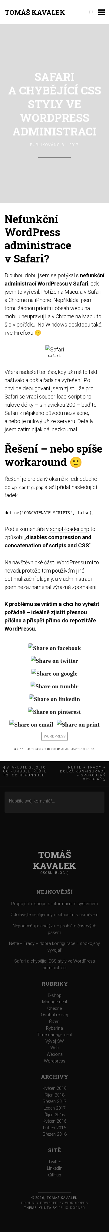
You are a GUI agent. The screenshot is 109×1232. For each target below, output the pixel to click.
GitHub (54, 1175)
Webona (55, 1054)
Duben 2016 (54, 1128)
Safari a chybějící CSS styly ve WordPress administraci (54, 104)
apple (21, 749)
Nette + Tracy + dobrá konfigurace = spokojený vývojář (83, 773)
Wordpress (54, 736)
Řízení (54, 1021)
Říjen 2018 (54, 1095)
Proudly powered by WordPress (54, 1203)
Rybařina (54, 1028)
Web (54, 1047)
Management (54, 1001)
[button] (54, 349)
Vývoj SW (54, 1041)
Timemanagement (54, 1034)
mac (42, 749)
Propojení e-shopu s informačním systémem (54, 903)
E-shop (54, 995)
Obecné (54, 1008)
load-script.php (74, 396)
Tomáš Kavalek (35, 12)
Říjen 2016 (54, 1114)
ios (32, 749)
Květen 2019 (54, 1088)
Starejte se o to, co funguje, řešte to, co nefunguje (25, 771)
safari (65, 749)
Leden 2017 (55, 1108)
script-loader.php (69, 529)
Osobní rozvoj (54, 1015)
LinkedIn (54, 1168)
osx (52, 749)
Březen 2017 (55, 1101)
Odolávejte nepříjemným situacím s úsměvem (54, 914)
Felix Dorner (71, 1208)
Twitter (54, 1162)
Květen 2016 (54, 1121)
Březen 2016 (55, 1134)
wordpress (84, 749)
